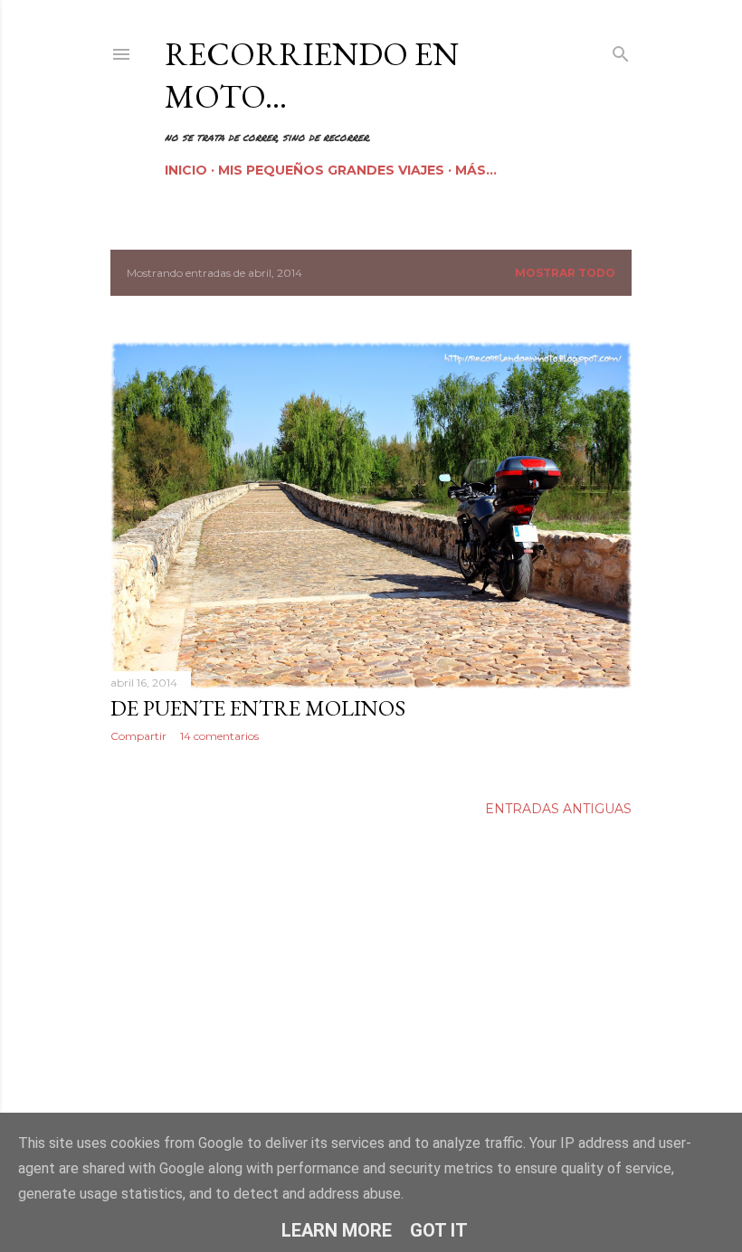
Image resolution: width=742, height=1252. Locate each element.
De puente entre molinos (257, 708)
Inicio (186, 170)
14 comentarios (219, 736)
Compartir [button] (138, 736)
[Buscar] (621, 50)
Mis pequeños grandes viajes (331, 170)
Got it (439, 1230)
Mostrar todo (565, 273)
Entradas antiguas (558, 809)
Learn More (336, 1230)
